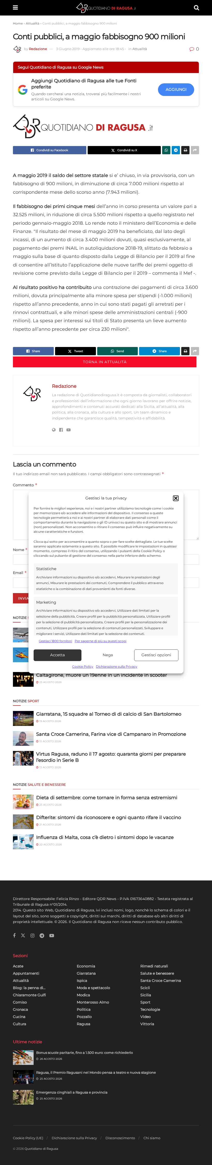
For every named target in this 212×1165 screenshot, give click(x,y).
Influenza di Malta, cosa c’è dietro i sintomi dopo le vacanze (105, 837)
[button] (175, 498)
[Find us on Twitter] (23, 936)
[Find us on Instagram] (32, 936)
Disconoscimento (120, 1138)
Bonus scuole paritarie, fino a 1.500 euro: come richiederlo (84, 1052)
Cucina (19, 1016)
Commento (25, 484)
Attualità (32, 23)
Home (18, 23)
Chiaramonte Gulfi (29, 995)
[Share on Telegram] (176, 150)
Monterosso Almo (93, 1002)
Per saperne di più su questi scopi (100, 641)
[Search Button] (196, 7)
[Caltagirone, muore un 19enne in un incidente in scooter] (23, 679)
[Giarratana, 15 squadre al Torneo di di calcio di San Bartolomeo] (23, 718)
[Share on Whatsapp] (166, 150)
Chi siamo (151, 1138)
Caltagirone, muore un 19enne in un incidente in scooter (101, 675)
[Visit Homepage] (106, 8)
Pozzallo (84, 1016)
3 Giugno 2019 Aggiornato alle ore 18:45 (91, 49)
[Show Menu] (15, 7)
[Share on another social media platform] (195, 150)
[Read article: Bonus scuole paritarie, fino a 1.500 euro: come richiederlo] (23, 1057)
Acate (18, 966)
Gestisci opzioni (156, 655)
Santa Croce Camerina (160, 980)
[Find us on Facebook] (14, 936)
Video (145, 1016)
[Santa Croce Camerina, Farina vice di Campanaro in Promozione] (23, 738)
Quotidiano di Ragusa (41, 1149)
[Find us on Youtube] (51, 936)
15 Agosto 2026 (50, 741)
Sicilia (145, 995)
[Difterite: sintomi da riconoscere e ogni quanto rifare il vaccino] (23, 821)
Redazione (38, 49)
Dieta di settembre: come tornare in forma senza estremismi (106, 797)
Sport (145, 1002)
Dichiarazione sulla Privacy (116, 666)
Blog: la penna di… (29, 987)
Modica (83, 995)
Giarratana (86, 973)
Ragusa (83, 1024)
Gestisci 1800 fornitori (55, 641)
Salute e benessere (157, 973)
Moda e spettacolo (93, 987)
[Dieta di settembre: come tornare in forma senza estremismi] (23, 802)
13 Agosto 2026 (50, 767)
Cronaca (20, 1009)
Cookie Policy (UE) (28, 1138)
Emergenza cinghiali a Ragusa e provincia (72, 1092)
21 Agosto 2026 (50, 824)
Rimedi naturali (154, 966)
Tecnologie (150, 1009)
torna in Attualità (105, 362)
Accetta (57, 655)
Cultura (19, 1024)
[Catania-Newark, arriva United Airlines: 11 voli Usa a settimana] (23, 635)
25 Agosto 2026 (50, 682)
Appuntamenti (26, 973)
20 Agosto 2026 (50, 844)
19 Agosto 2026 (50, 721)
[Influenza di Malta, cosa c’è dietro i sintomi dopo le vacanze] (23, 841)
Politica (83, 1009)
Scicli (145, 987)
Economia (86, 966)
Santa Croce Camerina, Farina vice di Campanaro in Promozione (111, 734)
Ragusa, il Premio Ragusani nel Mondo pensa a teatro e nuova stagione (96, 1072)
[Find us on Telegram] (42, 936)
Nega (108, 655)
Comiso (20, 1002)
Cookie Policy (82, 666)
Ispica (82, 980)
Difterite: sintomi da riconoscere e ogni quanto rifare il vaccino (108, 817)
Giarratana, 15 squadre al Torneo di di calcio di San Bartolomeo (108, 714)
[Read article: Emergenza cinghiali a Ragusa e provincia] (23, 1097)
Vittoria (147, 1024)
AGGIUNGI (176, 89)
